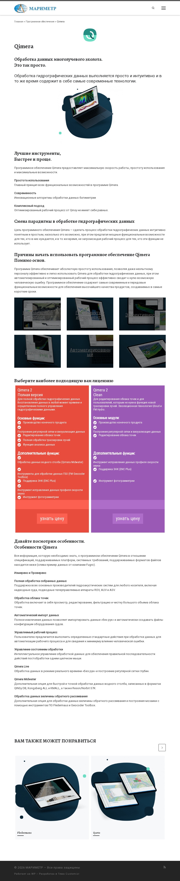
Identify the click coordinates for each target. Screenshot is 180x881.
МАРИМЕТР (34, 867)
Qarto (96, 833)
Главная (18, 21)
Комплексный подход (38, 315)
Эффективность (142, 314)
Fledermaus (24, 833)
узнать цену (52, 518)
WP (33, 873)
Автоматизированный (90, 352)
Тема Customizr (68, 873)
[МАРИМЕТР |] (35, 7)
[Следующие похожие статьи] (162, 747)
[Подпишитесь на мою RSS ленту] (165, 867)
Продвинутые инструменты (90, 315)
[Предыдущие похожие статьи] (154, 747)
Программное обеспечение (40, 21)
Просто (142, 352)
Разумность (37, 352)
